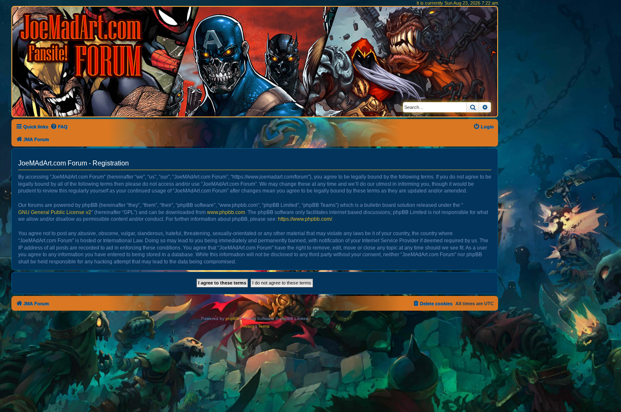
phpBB (232, 318)
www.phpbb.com (226, 212)
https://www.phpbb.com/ (305, 219)
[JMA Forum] (82, 45)
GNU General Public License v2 (54, 212)
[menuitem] (59, 127)
